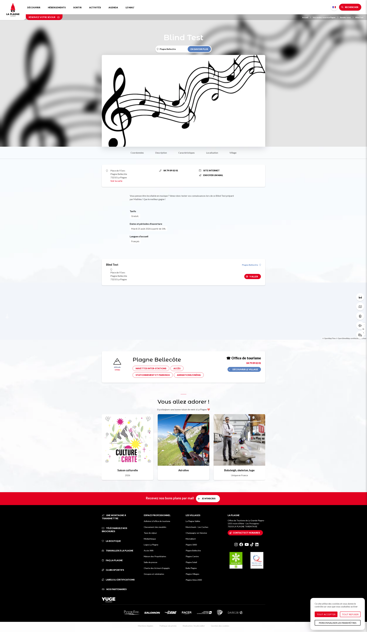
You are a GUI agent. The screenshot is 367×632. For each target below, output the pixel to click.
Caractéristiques (186, 152)
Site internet (211, 170)
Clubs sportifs (114, 570)
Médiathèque (150, 539)
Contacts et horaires (246, 532)
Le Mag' (130, 7)
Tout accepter (326, 614)
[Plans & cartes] (360, 307)
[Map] (183, 311)
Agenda (113, 7)
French (334, 7)
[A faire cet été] (360, 297)
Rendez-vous (345, 17)
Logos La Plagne (151, 544)
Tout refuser (350, 614)
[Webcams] (360, 316)
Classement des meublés (155, 527)
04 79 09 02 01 (170, 170)
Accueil (305, 17)
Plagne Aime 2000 (194, 580)
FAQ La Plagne (114, 560)
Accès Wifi (148, 550)
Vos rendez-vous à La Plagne (324, 17)
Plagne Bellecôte (250, 265)
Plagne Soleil (191, 562)
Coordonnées (137, 152)
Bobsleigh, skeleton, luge (239, 470)
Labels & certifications (120, 579)
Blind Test (359, 17)
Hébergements (57, 7)
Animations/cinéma (189, 375)
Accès (176, 368)
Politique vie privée (167, 626)
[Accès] (360, 335)
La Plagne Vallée (193, 521)
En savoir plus (199, 49)
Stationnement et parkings (153, 375)
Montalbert (191, 539)
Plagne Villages (192, 574)
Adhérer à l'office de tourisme (157, 521)
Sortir (77, 7)
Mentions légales (145, 626)
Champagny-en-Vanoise (196, 533)
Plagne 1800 (191, 544)
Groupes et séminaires (154, 574)
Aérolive (183, 470)
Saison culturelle (127, 470)
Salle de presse (150, 562)
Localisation (212, 152)
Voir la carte (116, 180)
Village (233, 152)
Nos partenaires (116, 589)
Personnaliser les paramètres (337, 622)
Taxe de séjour (150, 533)
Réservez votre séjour (42, 17)
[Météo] (360, 325)
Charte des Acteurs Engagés (157, 568)
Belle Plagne (191, 568)
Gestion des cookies (220, 626)
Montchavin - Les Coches (197, 527)
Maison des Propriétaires (155, 556)
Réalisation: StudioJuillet (194, 626)
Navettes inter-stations (151, 368)
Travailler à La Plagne (119, 550)
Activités (95, 7)
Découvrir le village (245, 369)
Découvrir (33, 7)
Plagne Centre (192, 556)
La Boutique (113, 541)
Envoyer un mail (213, 175)
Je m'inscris (208, 498)
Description (161, 152)
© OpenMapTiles (329, 338)
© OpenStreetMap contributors (348, 338)
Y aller (253, 276)
